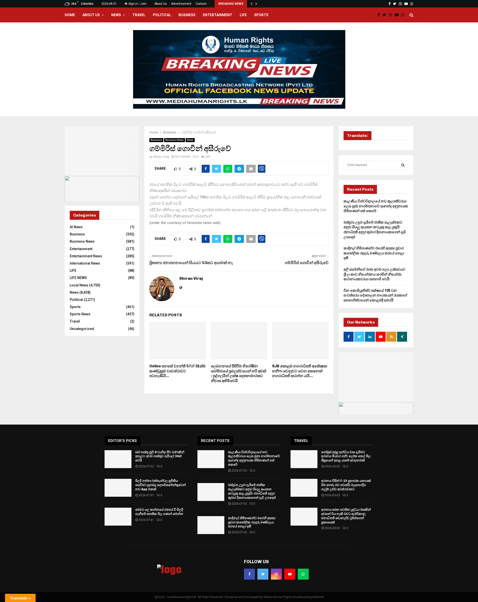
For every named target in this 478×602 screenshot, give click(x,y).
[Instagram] (392, 15)
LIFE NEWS (78, 278)
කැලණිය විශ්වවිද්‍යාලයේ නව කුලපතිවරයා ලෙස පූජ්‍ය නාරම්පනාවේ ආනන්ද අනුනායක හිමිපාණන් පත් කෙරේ (376, 206)
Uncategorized (82, 329)
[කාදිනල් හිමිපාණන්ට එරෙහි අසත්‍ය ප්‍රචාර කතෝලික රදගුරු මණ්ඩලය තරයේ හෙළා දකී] (210, 525)
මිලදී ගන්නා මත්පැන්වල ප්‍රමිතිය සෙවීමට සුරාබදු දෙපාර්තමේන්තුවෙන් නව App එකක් (160, 485)
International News (85, 263)
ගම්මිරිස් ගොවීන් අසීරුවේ (307, 262)
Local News (79, 285)
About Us (160, 3)
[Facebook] (380, 15)
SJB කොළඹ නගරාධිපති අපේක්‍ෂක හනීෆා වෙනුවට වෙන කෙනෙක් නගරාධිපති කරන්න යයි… (299, 371)
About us (91, 15)
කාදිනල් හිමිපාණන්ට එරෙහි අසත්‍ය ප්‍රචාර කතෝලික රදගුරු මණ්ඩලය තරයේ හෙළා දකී (374, 253)
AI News (76, 227)
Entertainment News (86, 256)
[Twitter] (385, 15)
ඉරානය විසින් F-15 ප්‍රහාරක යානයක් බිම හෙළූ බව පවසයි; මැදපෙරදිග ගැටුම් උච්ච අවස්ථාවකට (346, 485)
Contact (201, 3)
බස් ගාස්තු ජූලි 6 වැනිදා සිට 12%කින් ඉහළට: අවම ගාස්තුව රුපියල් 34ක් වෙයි (159, 456)
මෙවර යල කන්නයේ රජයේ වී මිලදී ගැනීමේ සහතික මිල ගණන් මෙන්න (159, 512)
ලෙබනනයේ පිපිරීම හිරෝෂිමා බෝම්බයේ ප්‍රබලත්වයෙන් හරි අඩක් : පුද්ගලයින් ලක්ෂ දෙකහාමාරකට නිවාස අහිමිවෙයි (238, 373)
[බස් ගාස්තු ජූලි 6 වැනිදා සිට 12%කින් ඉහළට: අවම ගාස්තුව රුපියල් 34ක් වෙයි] (118, 459)
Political (162, 15)
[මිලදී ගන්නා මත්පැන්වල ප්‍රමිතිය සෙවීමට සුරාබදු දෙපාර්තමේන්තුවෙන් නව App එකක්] (118, 488)
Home (70, 15)
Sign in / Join (137, 3)
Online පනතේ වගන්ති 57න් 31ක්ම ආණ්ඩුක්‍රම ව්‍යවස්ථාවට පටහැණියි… (177, 371)
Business (187, 15)
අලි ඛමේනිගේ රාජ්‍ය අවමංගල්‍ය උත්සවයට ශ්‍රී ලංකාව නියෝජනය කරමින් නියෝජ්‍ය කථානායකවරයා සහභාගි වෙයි (374, 274)
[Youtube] (398, 15)
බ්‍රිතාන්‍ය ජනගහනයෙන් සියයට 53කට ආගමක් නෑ (191, 262)
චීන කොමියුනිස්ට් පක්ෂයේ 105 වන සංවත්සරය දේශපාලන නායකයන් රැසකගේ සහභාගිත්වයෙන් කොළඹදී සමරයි (375, 295)
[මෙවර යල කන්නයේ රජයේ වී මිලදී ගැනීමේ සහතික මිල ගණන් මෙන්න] (118, 517)
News (116, 15)
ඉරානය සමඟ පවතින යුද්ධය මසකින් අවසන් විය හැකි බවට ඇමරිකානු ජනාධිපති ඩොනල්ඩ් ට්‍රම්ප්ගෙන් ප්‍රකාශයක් (346, 516)
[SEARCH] (403, 165)
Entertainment (217, 15)
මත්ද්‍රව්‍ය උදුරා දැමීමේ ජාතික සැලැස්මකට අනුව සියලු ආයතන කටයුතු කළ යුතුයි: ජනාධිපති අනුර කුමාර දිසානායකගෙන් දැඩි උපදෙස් (252, 491)
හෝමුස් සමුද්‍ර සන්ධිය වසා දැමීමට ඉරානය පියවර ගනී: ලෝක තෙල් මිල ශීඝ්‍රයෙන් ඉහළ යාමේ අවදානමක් (346, 456)
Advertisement (181, 3)
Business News (174, 140)
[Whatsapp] (404, 15)
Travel (138, 15)
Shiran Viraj (161, 157)
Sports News (80, 314)
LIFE (243, 15)
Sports (261, 15)
